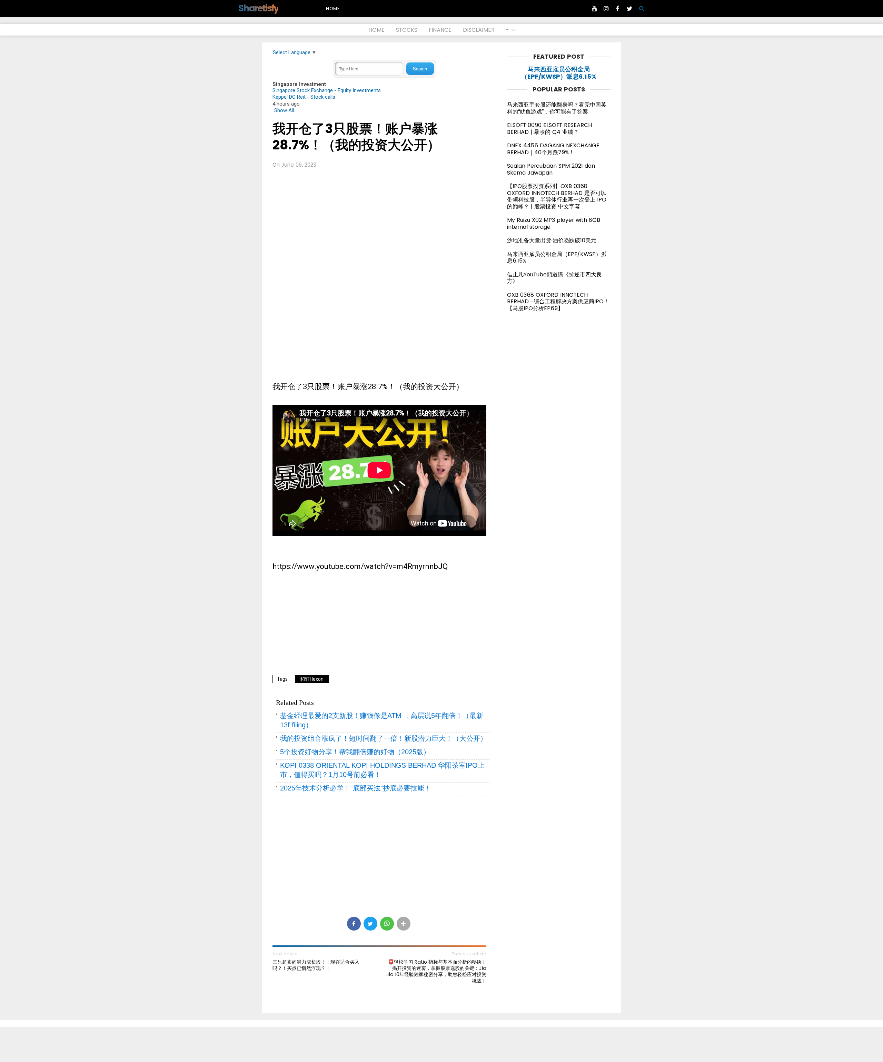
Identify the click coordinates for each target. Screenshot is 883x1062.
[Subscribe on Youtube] (594, 8)
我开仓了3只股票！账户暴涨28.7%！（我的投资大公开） (356, 137)
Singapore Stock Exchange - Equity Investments (326, 90)
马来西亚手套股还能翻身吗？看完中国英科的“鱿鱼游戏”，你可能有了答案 (556, 108)
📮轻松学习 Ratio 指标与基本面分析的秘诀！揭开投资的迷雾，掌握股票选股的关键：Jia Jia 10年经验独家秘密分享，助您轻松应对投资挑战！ (436, 971)
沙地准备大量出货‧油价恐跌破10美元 (551, 240)
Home (333, 8)
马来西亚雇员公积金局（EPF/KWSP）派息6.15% (559, 73)
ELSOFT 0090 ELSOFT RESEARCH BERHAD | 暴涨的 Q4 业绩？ (549, 128)
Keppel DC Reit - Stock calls (303, 97)
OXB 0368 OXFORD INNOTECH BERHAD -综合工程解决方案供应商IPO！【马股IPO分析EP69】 (558, 301)
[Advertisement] (379, 230)
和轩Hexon (312, 679)
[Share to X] (370, 924)
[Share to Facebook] (354, 924)
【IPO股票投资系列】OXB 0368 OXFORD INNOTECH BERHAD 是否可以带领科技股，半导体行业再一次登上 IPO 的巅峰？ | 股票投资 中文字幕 (556, 196)
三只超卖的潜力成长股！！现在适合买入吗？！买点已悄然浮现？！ (315, 965)
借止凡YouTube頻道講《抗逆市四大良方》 (554, 278)
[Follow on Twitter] (629, 8)
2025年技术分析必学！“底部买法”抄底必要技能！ (355, 788)
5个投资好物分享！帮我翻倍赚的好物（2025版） (355, 752)
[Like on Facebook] (618, 8)
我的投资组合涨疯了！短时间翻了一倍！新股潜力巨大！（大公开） (383, 738)
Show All (284, 110)
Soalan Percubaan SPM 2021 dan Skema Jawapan (551, 169)
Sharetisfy (258, 8)
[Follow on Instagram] (606, 8)
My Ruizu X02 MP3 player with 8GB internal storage (553, 223)
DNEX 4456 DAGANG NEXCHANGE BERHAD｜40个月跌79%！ (553, 148)
